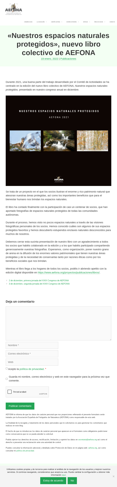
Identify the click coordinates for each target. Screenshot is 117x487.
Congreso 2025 (28, 21)
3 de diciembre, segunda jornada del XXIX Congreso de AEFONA (39, 284)
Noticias (85, 21)
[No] (113, 476)
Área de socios (98, 21)
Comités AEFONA (55, 21)
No (72, 480)
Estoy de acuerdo (53, 480)
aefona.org (92, 448)
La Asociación (41, 21)
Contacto (112, 21)
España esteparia (71, 21)
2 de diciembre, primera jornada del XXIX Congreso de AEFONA (39, 280)
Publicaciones (68, 58)
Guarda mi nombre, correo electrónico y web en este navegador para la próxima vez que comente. (59, 378)
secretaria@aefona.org (87, 440)
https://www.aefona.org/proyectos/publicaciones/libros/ (69, 272)
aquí (64, 475)
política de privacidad (32, 369)
